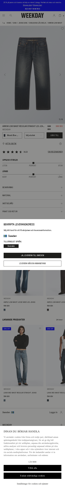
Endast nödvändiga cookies (32, 476)
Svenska (11, 246)
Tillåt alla (32, 468)
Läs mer (32, 462)
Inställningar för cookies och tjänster (32, 484)
